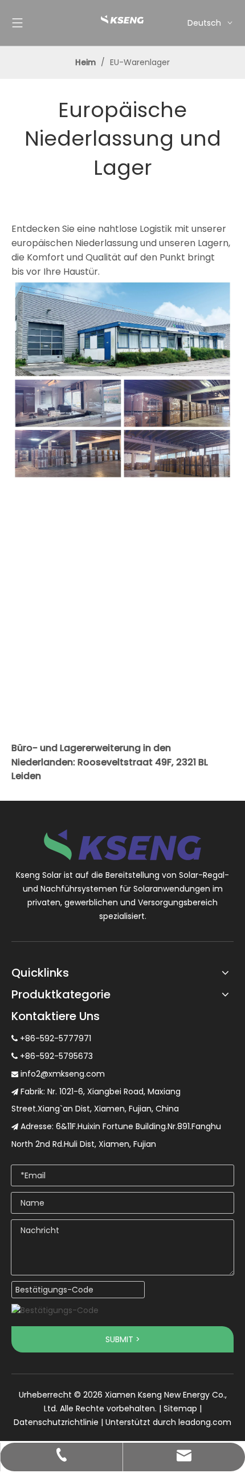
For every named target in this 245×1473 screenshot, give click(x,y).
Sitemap (180, 1408)
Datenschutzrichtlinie (56, 1422)
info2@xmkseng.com (63, 1073)
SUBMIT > (122, 1339)
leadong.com (204, 1422)
